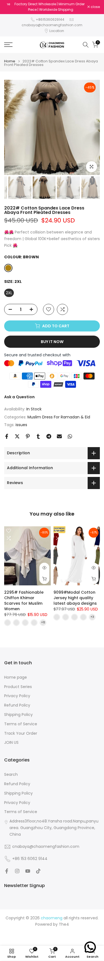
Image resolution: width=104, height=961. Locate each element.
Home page (15, 677)
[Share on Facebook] (6, 436)
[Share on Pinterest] (27, 436)
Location (56, 30)
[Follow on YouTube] (27, 871)
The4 (64, 924)
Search (11, 774)
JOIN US (11, 742)
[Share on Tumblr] (38, 436)
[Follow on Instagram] (17, 871)
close (95, 7)
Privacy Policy (17, 696)
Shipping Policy (18, 714)
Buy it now (52, 341)
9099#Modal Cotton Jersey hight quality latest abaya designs (75, 598)
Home (9, 61)
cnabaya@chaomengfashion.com (52, 25)
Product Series (18, 686)
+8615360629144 (50, 19)
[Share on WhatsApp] (69, 436)
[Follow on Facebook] (6, 871)
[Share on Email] (59, 436)
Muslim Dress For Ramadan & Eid (58, 417)
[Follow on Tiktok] (38, 871)
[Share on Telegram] (48, 436)
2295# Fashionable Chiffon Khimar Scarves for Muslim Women (24, 601)
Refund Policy (17, 705)
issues (21, 425)
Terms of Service (20, 724)
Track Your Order (20, 733)
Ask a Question (19, 397)
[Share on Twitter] (17, 436)
